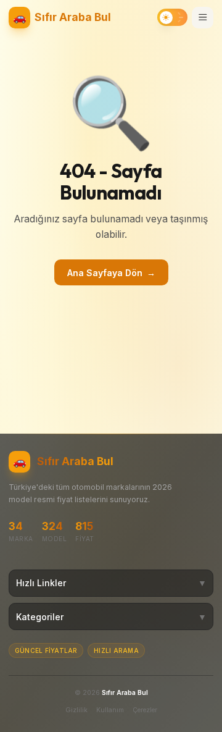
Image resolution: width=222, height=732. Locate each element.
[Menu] (202, 17)
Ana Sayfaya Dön (111, 272)
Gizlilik (76, 710)
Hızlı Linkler (111, 583)
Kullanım (110, 710)
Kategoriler (111, 617)
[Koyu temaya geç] (172, 17)
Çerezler (145, 710)
